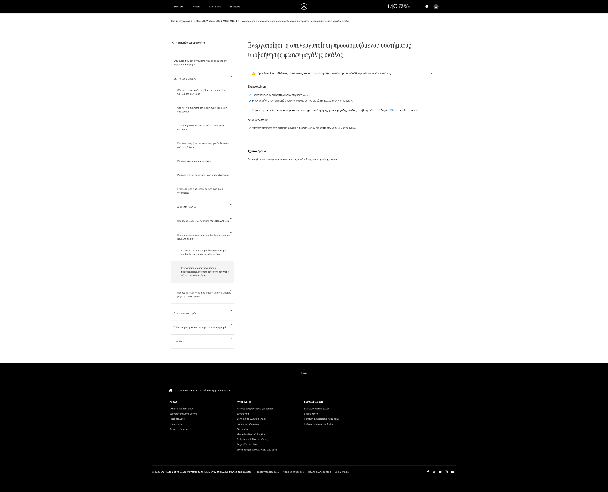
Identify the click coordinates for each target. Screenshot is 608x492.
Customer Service (188, 390)
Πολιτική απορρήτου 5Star (318, 423)
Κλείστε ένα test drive (181, 408)
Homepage (171, 390)
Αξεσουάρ (242, 429)
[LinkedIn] (452, 472)
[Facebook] (428, 472)
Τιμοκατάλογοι (177, 418)
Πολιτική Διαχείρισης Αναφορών (321, 418)
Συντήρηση (243, 413)
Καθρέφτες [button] (179, 341)
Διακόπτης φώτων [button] (186, 206)
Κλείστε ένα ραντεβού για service (255, 408)
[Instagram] (446, 472)
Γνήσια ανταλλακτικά (248, 423)
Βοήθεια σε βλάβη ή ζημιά (251, 418)
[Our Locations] (426, 6)
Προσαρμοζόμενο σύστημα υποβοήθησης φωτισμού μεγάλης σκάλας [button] (204, 236)
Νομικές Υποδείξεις (293, 471)
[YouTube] (440, 472)
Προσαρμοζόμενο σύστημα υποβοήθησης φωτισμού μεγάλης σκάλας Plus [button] (204, 294)
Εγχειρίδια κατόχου (247, 444)
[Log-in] (436, 6)
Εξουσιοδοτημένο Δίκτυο (183, 413)
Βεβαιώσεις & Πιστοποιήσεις (252, 439)
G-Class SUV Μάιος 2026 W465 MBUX (215, 21)
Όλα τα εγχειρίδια (180, 21)
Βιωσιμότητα (311, 413)
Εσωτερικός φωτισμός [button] (185, 313)
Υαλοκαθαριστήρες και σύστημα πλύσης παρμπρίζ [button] (200, 327)
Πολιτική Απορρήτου (319, 471)
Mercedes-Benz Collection (251, 434)
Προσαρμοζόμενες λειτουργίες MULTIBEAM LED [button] (203, 221)
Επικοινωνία (176, 423)
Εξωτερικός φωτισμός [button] (185, 78)
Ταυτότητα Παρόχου (268, 471)
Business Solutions (179, 429)
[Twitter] (434, 472)
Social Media (342, 471)
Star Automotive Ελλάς (316, 408)
